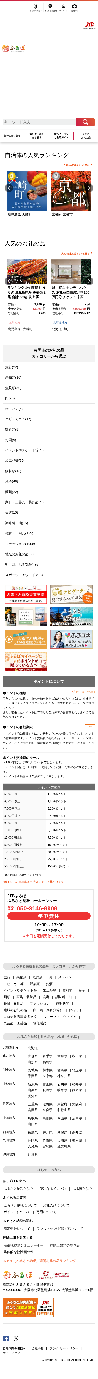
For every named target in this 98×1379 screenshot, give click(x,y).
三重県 (33, 1104)
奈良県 (48, 1110)
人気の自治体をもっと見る (76, 165)
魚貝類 (38, 977)
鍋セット (76, 1010)
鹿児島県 (14, 329)
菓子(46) (11, 481)
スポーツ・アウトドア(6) (24, 575)
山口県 (33, 1124)
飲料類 (68, 990)
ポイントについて (17, 1212)
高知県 (77, 1132)
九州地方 (14, 322)
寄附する (74, 9)
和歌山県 (64, 1110)
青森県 (33, 1056)
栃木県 (48, 1070)
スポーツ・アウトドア (59, 1017)
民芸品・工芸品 (15, 1023)
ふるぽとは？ (83, 1189)
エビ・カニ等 (14, 984)
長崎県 (62, 1140)
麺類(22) (11, 492)
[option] (27, 199)
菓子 (82, 990)
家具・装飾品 (26, 997)
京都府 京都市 (62, 214)
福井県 (77, 1084)
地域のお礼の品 (15, 1010)
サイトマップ (11, 1353)
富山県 (48, 1084)
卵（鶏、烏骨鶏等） (48, 1010)
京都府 (62, 1104)
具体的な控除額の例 (19, 1252)
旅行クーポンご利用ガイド (61, 136)
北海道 (57, 329)
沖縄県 (33, 1155)
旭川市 (69, 329)
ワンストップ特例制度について (59, 1229)
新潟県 (33, 1084)
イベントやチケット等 (20, 990)
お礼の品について (56, 1205)
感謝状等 (62, 1003)
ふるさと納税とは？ (19, 1189)
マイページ (64, 9)
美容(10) (11, 512)
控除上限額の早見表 (65, 1245)
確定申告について (17, 1229)
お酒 (49, 984)
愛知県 (33, 1096)
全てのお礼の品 (86, 136)
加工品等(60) (15, 460)
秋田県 (77, 1056)
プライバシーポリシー (63, 1348)
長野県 (48, 1090)
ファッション (40, 1003)
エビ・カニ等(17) (18, 419)
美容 (46, 997)
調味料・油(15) (16, 523)
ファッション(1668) (20, 544)
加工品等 (49, 990)
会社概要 (37, 1348)
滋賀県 (48, 1104)
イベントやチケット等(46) (25, 450)
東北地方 (9, 1055)
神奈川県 (64, 1076)
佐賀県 (48, 1140)
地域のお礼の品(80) (20, 554)
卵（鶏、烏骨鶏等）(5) (22, 564)
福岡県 (33, 1140)
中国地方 (9, 1118)
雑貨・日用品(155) (19, 533)
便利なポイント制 (53, 1189)
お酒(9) (10, 440)
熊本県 (77, 1140)
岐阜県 (62, 1090)
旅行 (7, 977)
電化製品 (39, 1023)
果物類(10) (13, 377)
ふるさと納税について (20, 1205)
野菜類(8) (12, 429)
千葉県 (33, 1076)
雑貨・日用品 (14, 1003)
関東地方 (9, 1070)
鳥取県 (33, 1118)
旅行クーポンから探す (37, 136)
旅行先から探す (12, 135)
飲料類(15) (13, 471)
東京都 (48, 1076)
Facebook (6, 1338)
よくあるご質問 (51, 9)
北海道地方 (60, 322)
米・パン (65, 977)
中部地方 (9, 1084)
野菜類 (35, 984)
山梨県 (33, 1090)
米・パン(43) (15, 409)
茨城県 (33, 1070)
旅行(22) (11, 367)
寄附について (46, 1212)
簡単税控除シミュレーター (24, 1245)
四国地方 (9, 1132)
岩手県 (48, 1056)
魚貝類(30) (13, 388)
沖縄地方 (9, 1154)
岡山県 (62, 1118)
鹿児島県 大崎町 (20, 214)
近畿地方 (9, 1104)
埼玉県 (77, 1070)
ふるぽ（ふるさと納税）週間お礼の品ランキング (39, 1261)
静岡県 (77, 1090)
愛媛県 (62, 1132)
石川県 (62, 1084)
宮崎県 (48, 1146)
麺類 (7, 997)
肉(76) (10, 398)
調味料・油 (63, 997)
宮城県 (62, 1056)
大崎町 (28, 329)
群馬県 (62, 1070)
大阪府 (77, 1104)
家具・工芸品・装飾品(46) (25, 502)
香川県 (48, 1132)
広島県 (77, 1118)
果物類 (21, 977)
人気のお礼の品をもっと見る (75, 253)
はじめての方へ (36, 9)
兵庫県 (33, 1110)
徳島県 (33, 1132)
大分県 (33, 1146)
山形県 (33, 1062)
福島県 (48, 1062)
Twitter (16, 1338)
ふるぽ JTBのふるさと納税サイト (16, 61)
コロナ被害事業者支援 (20, 1017)
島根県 (48, 1118)
